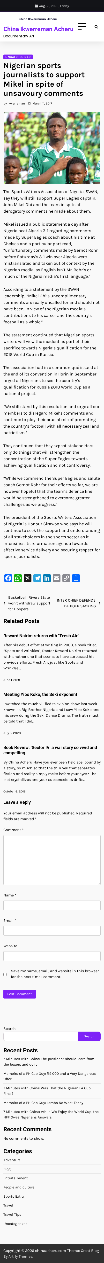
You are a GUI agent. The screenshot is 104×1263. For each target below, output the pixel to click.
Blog (7, 1169)
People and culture (18, 1187)
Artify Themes (20, 1256)
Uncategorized (18, 57)
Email (9, 920)
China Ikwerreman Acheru (38, 29)
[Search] (96, 26)
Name (9, 895)
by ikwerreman (14, 103)
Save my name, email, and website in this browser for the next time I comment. (55, 974)
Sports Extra (13, 1196)
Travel (8, 1205)
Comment (13, 829)
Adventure (12, 1160)
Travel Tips (12, 1214)
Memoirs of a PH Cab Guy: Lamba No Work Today (43, 1103)
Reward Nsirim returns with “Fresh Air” (41, 635)
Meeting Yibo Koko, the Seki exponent (40, 694)
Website (10, 946)
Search (9, 1028)
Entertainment (15, 1178)
